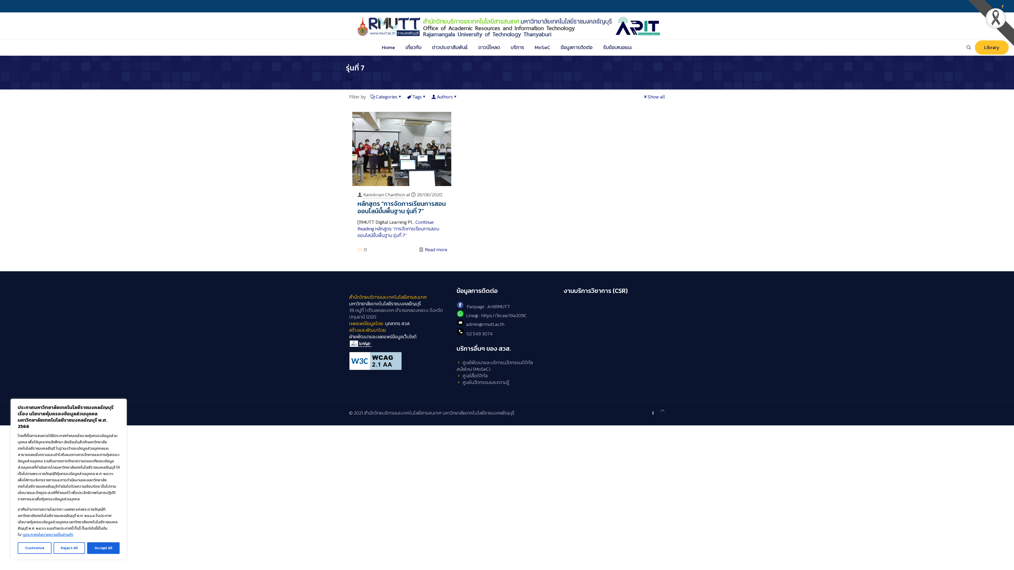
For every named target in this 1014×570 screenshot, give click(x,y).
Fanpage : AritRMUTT (488, 306)
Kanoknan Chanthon (384, 194)
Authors (445, 96)
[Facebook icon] (653, 413)
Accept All (103, 548)
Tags (417, 96)
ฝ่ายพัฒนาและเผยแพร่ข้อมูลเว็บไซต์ (382, 336)
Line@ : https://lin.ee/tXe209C (496, 315)
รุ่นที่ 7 (352, 78)
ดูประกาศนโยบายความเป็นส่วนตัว (47, 535)
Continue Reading (398, 228)
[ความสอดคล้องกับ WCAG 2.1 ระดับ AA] (399, 361)
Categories (386, 96)
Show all (656, 96)
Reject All (69, 548)
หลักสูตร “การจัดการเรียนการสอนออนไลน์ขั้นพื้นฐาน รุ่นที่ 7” (402, 207)
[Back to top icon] (662, 410)
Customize (34, 548)
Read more (436, 249)
